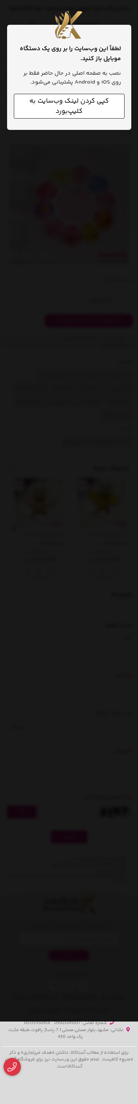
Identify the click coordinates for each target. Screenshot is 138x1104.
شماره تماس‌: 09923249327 (80, 1022)
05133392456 (37, 1022)
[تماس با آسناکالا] (12, 1067)
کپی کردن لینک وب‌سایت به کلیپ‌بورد (69, 106)
